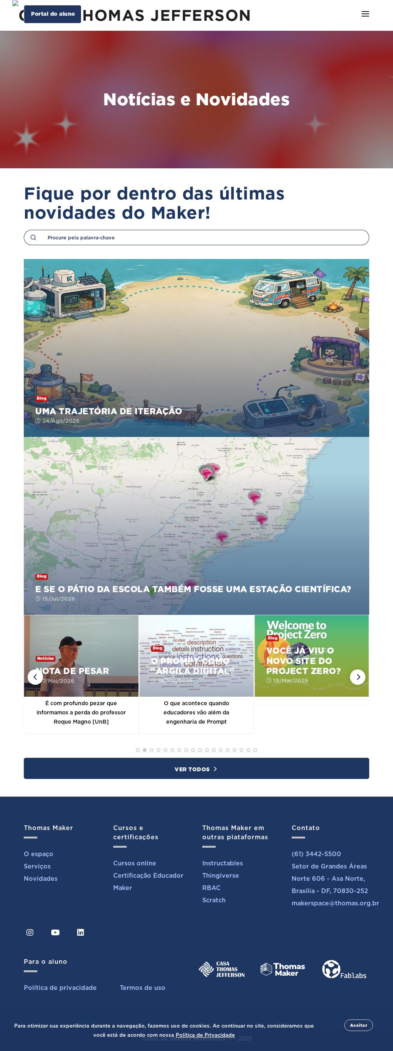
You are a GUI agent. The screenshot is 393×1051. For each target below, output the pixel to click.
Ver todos (193, 769)
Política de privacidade (60, 987)
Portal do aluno (53, 14)
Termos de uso (142, 987)
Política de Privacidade (205, 1035)
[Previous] (35, 677)
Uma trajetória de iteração (108, 411)
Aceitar (359, 1025)
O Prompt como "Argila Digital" (80, 666)
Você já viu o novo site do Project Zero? (190, 661)
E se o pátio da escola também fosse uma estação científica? (193, 589)
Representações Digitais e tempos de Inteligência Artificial (312, 656)
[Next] (357, 677)
